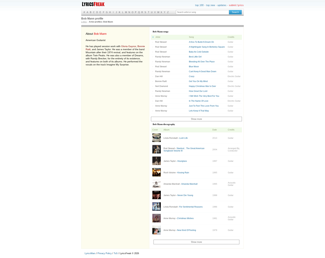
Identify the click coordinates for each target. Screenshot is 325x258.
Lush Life (183, 138)
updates (222, 5)
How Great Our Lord (198, 91)
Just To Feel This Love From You (204, 106)
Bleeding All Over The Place (202, 61)
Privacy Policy (105, 253)
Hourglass (182, 161)
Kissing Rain (183, 172)
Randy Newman (162, 57)
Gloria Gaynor (128, 46)
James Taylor (170, 161)
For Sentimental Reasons (191, 207)
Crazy (191, 76)
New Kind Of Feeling (186, 230)
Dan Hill (159, 76)
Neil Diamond (161, 86)
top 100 (199, 5)
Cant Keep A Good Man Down (202, 71)
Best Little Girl (195, 57)
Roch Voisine (170, 172)
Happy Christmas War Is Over (202, 86)
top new (210, 5)
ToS (116, 253)
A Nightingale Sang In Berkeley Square (207, 47)
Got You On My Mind (198, 81)
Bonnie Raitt (161, 81)
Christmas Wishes (185, 218)
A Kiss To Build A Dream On (201, 42)
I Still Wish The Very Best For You (204, 96)
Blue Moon (194, 66)
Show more (196, 119)
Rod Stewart (161, 42)
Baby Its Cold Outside (199, 52)
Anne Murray (161, 96)
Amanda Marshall (172, 184)
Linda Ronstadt (171, 138)
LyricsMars (90, 253)
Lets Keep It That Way (199, 111)
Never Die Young (185, 195)
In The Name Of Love (198, 101)
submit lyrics (236, 5)
